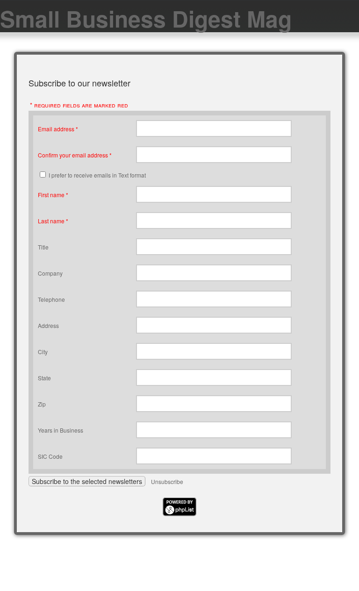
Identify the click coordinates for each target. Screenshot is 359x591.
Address (48, 325)
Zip (42, 404)
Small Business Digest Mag (146, 18)
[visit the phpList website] (179, 513)
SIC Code (50, 456)
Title (43, 247)
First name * (53, 195)
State (44, 378)
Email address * (58, 129)
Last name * (53, 221)
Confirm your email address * (75, 155)
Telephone (51, 299)
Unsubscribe (167, 481)
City (43, 352)
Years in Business (60, 430)
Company (50, 273)
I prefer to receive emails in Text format (97, 175)
